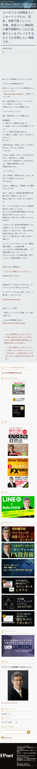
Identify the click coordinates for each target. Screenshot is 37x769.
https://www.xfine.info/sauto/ (13, 94)
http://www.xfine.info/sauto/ (11, 299)
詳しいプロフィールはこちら (9, 702)
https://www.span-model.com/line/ (14, 323)
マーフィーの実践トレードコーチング (17, 271)
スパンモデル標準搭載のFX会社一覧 (11, 372)
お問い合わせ (8, 737)
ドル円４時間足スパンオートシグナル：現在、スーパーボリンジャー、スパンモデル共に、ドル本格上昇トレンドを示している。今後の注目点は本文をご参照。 (19, 353)
